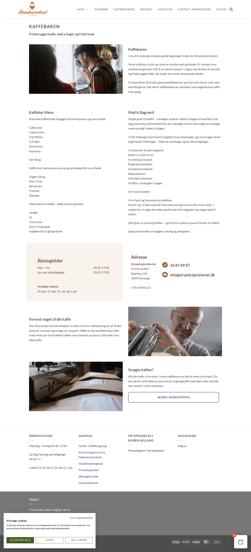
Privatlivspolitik (89, 470)
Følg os (182, 446)
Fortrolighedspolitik (81, 517)
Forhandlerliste (88, 483)
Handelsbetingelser (91, 463)
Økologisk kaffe (88, 476)
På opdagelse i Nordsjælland (146, 450)
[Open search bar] (231, 9)
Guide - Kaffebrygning (93, 446)
